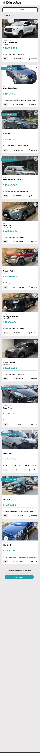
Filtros (21, 10)
